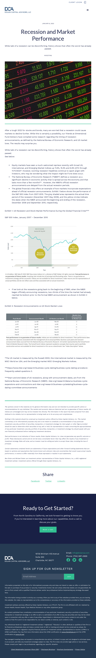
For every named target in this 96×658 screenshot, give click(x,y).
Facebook (35, 481)
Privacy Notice (80, 649)
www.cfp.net (19, 634)
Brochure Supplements (65, 649)
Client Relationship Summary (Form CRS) (25, 649)
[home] (18, 10)
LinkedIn (61, 481)
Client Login (75, 2)
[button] (87, 10)
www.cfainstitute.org (69, 632)
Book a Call (48, 529)
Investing (48, 55)
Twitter (48, 481)
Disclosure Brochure (48, 649)
